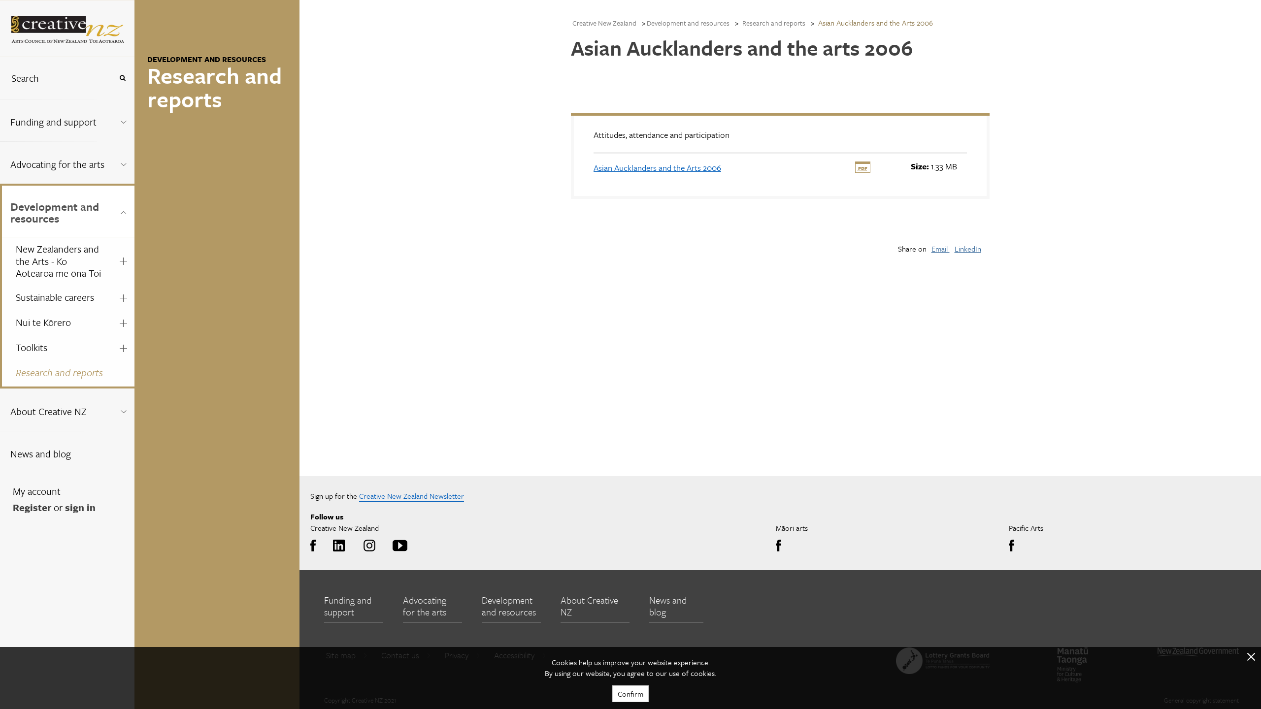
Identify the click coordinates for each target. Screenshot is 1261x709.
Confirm (630, 693)
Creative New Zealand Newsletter (411, 495)
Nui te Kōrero (43, 322)
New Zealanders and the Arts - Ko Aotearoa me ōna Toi (58, 261)
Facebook (315, 546)
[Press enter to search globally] (122, 78)
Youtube (398, 546)
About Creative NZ (48, 411)
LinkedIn (968, 248)
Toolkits (31, 347)
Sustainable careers (55, 297)
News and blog (40, 454)
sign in (80, 507)
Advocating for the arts (57, 164)
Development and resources (54, 212)
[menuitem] (67, 120)
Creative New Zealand (604, 23)
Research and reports (59, 372)
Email (940, 248)
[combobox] (56, 78)
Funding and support (53, 122)
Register (32, 507)
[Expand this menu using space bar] (123, 120)
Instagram (368, 546)
